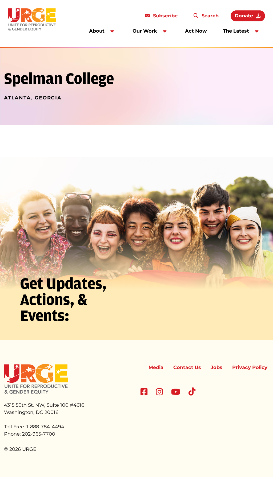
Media (155, 367)
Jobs (216, 367)
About (97, 31)
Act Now (196, 31)
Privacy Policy (249, 367)
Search (209, 16)
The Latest (236, 31)
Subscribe (165, 16)
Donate (244, 16)
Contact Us (187, 367)
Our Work (145, 31)
